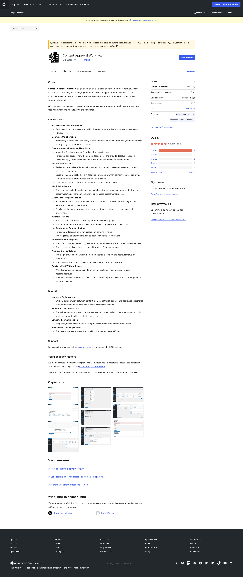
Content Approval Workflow (92, 366)
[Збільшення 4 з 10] (75, 441)
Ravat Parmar (107, 513)
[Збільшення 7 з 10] (107, 430)
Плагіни (58, 547)
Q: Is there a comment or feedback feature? (68, 485)
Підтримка (190, 71)
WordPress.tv (107, 552)
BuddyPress (196, 552)
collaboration (181, 114)
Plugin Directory (17, 13)
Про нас (13, 539)
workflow (190, 120)
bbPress (194, 547)
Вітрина (58, 539)
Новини (13, 544)
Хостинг (13, 547)
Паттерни (59, 552)
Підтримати (151, 547)
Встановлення (84, 71)
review (182, 120)
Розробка (101, 71)
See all (192, 172)
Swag (148, 552)
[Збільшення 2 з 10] (75, 407)
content (191, 114)
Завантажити (186, 58)
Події (147, 544)
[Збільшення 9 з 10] (140, 407)
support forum (84, 347)
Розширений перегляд (162, 127)
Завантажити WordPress (226, 4)
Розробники (105, 547)
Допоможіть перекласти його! (143, 20)
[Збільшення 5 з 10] (107, 390)
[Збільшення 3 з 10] (75, 424)
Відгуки (67, 71)
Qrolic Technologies (83, 60)
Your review (156, 172)
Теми (57, 544)
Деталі (54, 71)
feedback (174, 120)
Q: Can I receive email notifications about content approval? (76, 477)
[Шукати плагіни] (36, 28)
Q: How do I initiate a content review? (66, 469)
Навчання (104, 539)
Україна (37, 563)
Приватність (15, 552)
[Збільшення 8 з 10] (140, 390)
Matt (193, 544)
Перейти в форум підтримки (164, 194)
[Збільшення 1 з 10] (75, 390)
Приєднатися (151, 539)
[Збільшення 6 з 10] (107, 413)
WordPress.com (198, 539)
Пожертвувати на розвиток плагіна (168, 219)
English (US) (190, 109)
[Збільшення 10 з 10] (140, 423)
